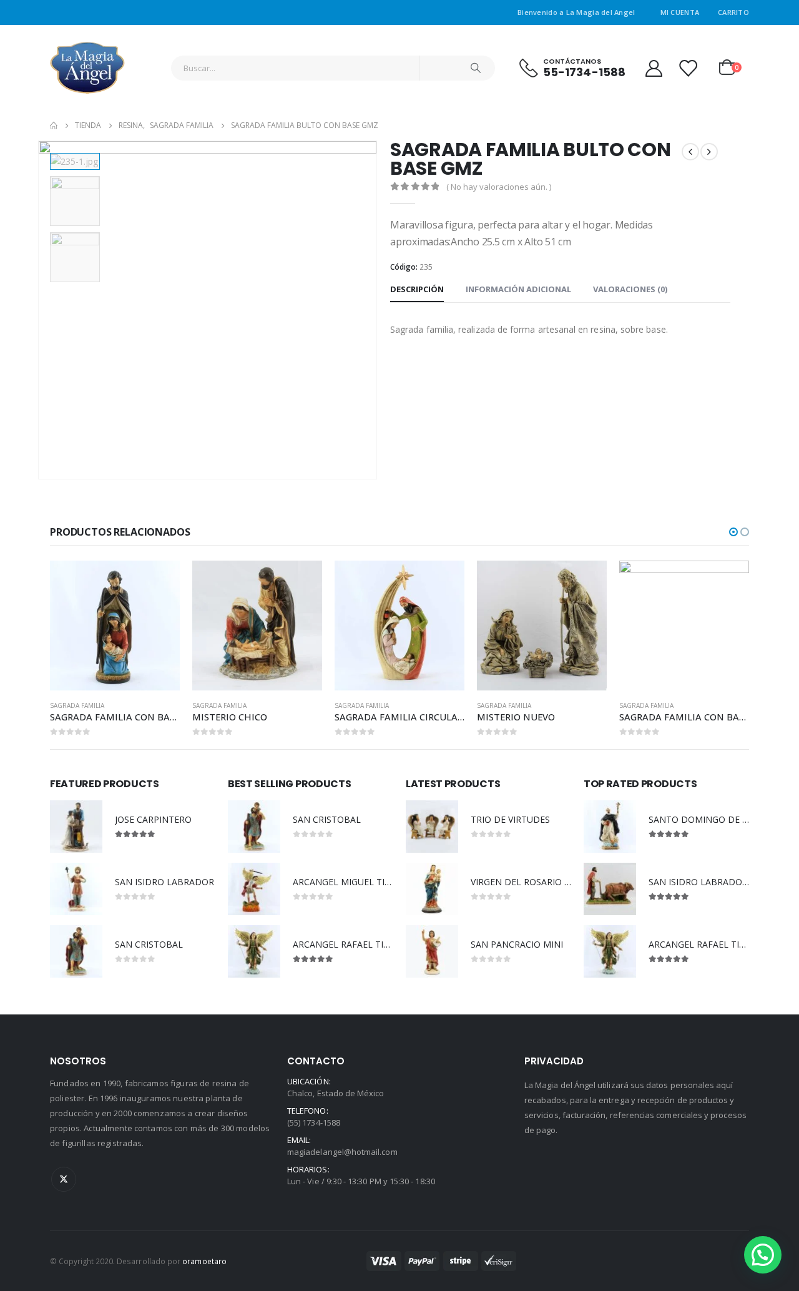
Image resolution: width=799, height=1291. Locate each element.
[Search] (475, 68)
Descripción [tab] (417, 289)
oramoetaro (204, 1261)
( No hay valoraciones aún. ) (498, 186)
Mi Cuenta (679, 12)
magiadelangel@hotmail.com (342, 1151)
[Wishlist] (688, 67)
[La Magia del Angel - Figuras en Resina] (87, 68)
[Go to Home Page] (53, 125)
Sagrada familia (77, 705)
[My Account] (654, 67)
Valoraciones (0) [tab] (630, 289)
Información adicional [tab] (518, 289)
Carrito (733, 12)
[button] (733, 531)
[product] (115, 625)
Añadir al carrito (159, 581)
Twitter (63, 1179)
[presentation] (40, 310)
